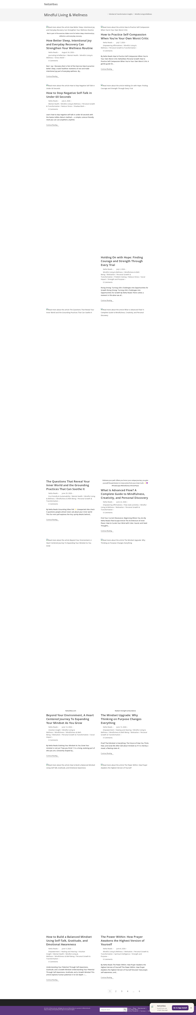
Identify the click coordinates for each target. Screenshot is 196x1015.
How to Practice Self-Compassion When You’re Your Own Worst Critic (125, 36)
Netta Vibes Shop (132, 1010)
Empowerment (108, 730)
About (149, 1011)
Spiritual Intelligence (122, 954)
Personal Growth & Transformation (122, 48)
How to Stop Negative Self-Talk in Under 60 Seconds (69, 95)
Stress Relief (59, 58)
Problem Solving (120, 277)
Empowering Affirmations (112, 45)
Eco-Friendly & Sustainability (59, 496)
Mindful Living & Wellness (143, 14)
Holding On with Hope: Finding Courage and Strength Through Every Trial (122, 261)
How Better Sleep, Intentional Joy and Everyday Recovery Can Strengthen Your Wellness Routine (69, 44)
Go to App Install (180, 1008)
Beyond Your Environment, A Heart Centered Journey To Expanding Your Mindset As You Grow (70, 719)
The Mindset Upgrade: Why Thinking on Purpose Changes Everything (121, 719)
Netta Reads (53, 52)
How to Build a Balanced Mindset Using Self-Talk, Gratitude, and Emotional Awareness (69, 940)
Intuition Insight (54, 730)
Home (129, 1008)
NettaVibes (51, 4)
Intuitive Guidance (132, 1011)
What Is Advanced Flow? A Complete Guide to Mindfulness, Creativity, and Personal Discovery (124, 494)
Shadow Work (79, 106)
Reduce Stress (66, 106)
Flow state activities (131, 505)
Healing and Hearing (123, 730)
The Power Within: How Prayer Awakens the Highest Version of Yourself (123, 940)
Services (143, 1011)
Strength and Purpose (116, 279)
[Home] (106, 14)
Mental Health (72, 55)
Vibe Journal (141, 1008)
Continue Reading (52, 76)
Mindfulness (59, 732)
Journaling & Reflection (57, 55)
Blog (134, 1008)
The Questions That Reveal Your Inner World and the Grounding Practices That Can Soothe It (68, 485)
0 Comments (53, 61)
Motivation (111, 274)
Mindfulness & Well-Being (66, 499)
